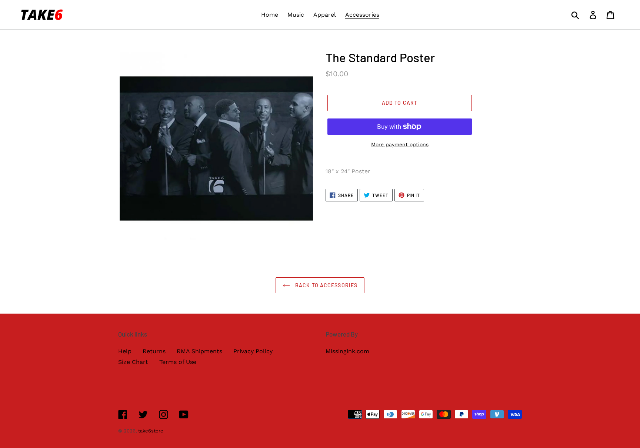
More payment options (400, 144)
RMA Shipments (199, 351)
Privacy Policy (253, 351)
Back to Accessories (325, 285)
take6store (150, 431)
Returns (154, 351)
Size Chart (133, 361)
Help (124, 351)
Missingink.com (347, 351)
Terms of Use (177, 361)
